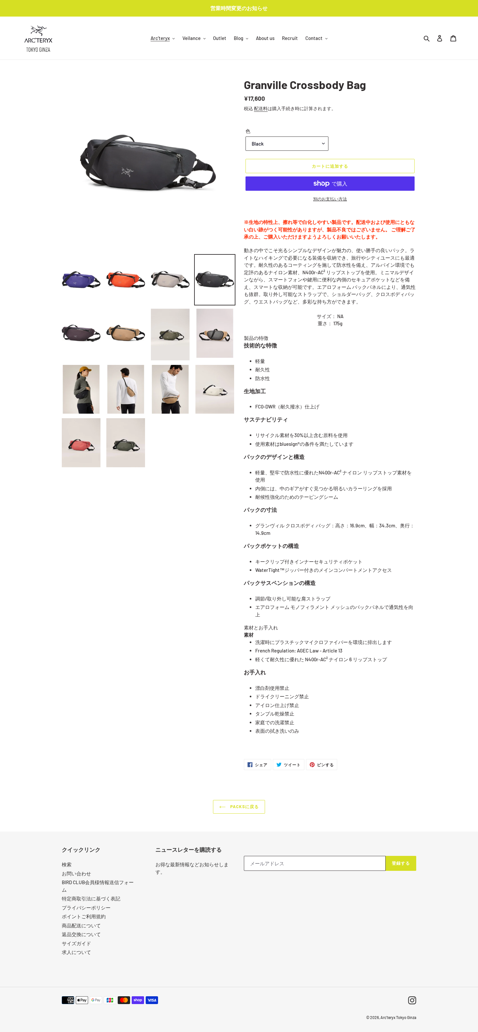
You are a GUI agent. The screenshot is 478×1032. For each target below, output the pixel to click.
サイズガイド (76, 943)
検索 (67, 864)
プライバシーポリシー (86, 907)
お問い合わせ (76, 873)
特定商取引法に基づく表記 (91, 898)
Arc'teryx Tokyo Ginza (398, 1017)
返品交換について (81, 934)
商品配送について (81, 925)
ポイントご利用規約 (84, 916)
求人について (76, 952)
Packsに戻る (244, 806)
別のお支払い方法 (330, 198)
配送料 (261, 108)
